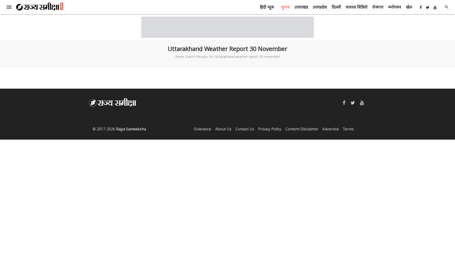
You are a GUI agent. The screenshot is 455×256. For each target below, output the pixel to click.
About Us (223, 129)
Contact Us (244, 129)
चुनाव (285, 7)
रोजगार (377, 7)
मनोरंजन (394, 7)
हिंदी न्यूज (267, 7)
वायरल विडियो (357, 7)
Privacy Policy (269, 129)
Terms (348, 129)
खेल (409, 7)
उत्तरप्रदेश (320, 7)
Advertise (330, 129)
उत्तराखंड (301, 7)
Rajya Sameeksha (131, 129)
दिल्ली (336, 7)
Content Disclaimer (301, 129)
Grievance (202, 129)
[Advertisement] (227, 27)
